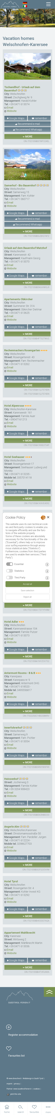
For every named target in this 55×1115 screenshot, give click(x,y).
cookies (36, 1089)
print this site (15, 1094)
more (28, 136)
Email (9, 107)
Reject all (27, 597)
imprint (9, 1084)
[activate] (9, 571)
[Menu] (48, 4)
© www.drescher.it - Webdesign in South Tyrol (25, 1078)
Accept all (27, 584)
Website (11, 110)
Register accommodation (23, 1034)
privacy (17, 1084)
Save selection (27, 590)
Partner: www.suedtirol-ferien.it (19, 1089)
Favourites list (16, 1055)
